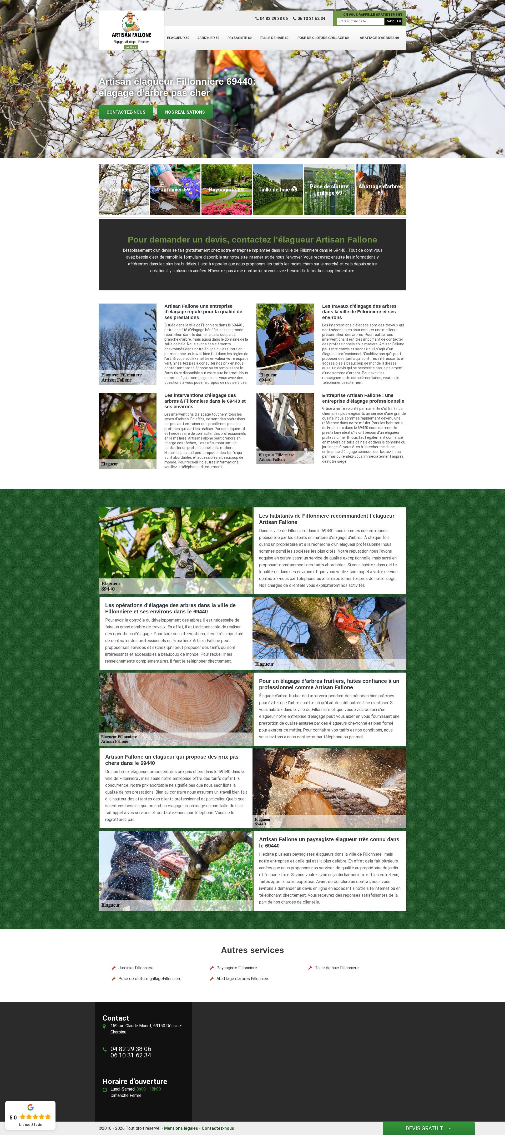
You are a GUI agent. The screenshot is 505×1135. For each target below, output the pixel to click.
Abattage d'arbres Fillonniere (243, 978)
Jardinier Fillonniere (136, 967)
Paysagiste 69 (240, 38)
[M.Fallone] (131, 30)
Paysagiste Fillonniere (236, 967)
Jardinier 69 (208, 38)
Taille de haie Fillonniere (337, 967)
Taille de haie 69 (274, 38)
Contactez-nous (126, 112)
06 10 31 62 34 (310, 18)
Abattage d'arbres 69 (379, 38)
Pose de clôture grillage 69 (323, 38)
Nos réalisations (185, 112)
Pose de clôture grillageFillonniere (149, 978)
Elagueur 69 (178, 38)
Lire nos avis (30, 1125)
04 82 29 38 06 (273, 18)
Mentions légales (181, 1128)
